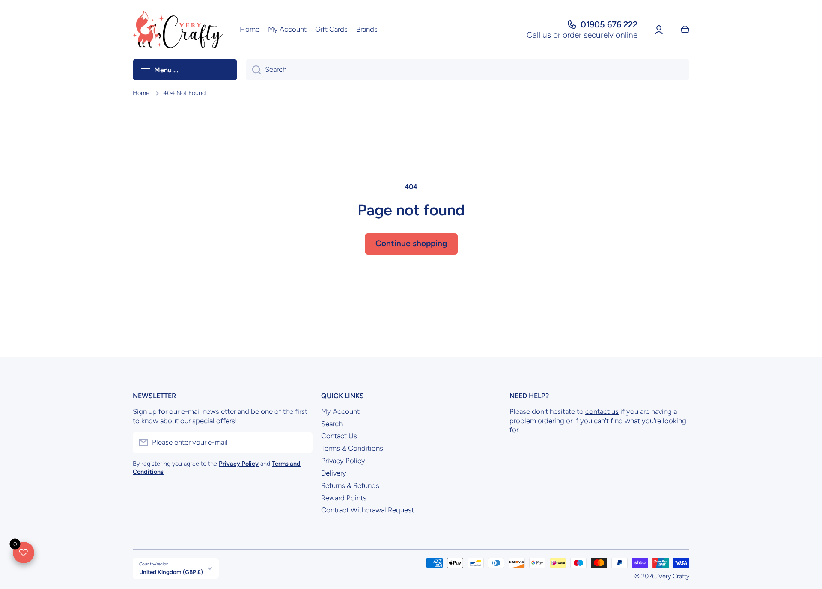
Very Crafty (673, 576)
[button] (685, 29)
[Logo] (178, 29)
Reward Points (343, 498)
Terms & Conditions (352, 448)
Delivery (333, 473)
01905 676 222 (609, 24)
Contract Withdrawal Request (367, 510)
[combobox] (467, 69)
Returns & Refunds (350, 485)
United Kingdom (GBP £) (171, 571)
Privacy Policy (343, 460)
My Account (340, 411)
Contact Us (339, 435)
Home (141, 93)
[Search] (253, 69)
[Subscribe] (302, 442)
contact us (602, 411)
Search (331, 423)
